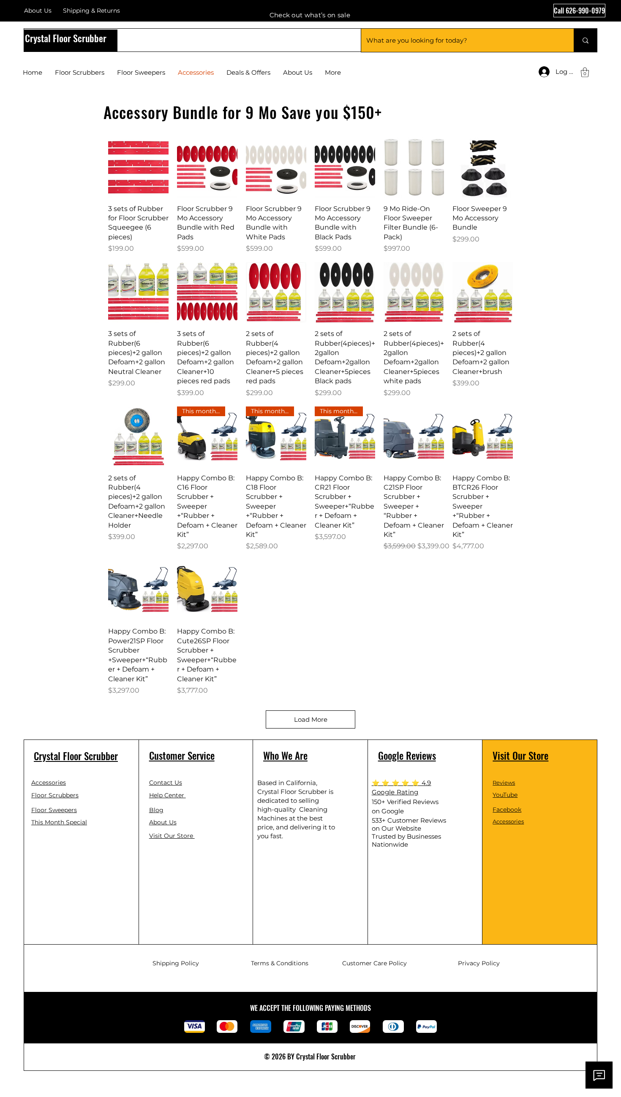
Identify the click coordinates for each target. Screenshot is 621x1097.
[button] (585, 72)
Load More (310, 719)
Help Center (167, 795)
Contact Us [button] (165, 782)
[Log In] (539, 72)
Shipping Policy (176, 963)
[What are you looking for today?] (585, 40)
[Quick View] (138, 167)
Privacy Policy (479, 963)
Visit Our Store (172, 836)
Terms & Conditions (279, 963)
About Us (38, 10)
